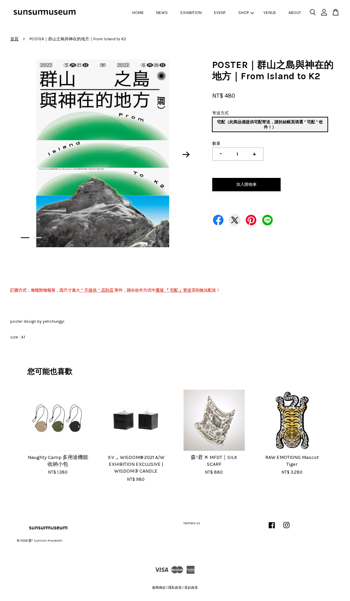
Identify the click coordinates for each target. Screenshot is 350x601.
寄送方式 (220, 113)
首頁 (14, 39)
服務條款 (159, 588)
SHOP (243, 12)
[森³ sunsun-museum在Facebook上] (272, 529)
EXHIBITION (191, 12)
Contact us (192, 523)
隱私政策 (175, 588)
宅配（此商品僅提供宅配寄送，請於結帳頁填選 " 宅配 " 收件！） (270, 124)
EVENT (220, 12)
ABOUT (294, 12)
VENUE (270, 12)
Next (185, 154)
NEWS (162, 12)
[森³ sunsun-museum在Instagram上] (286, 529)
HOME (138, 12)
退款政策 (191, 588)
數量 (216, 143)
